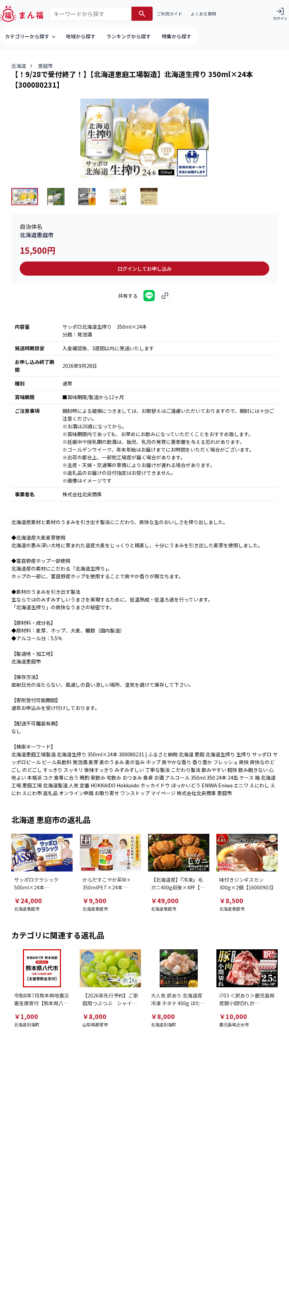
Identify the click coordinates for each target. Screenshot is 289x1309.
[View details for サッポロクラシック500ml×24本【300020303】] (42, 852)
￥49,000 (165, 900)
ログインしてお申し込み (144, 268)
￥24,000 (28, 900)
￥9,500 (94, 900)
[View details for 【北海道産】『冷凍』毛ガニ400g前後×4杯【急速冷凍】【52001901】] (178, 852)
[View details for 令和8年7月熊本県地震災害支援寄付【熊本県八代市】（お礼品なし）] (42, 968)
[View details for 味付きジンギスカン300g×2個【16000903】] (247, 852)
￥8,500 (231, 900)
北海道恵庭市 (37, 235)
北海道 (18, 65)
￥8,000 (94, 1016)
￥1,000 (26, 1016)
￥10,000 (233, 1016)
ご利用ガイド (169, 14)
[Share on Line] (149, 295)
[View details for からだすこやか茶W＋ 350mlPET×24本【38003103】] (110, 852)
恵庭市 (45, 65)
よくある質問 (203, 14)
